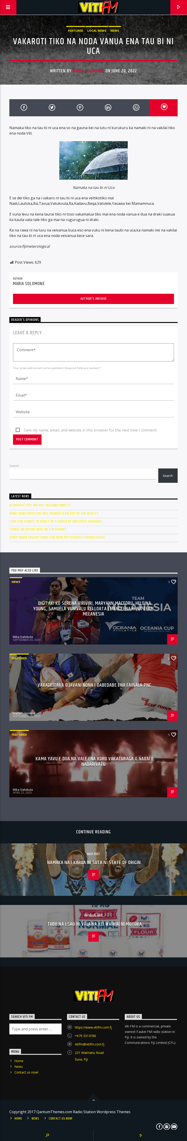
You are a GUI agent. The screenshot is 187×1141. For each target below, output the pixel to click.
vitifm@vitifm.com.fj (89, 1044)
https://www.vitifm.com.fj (93, 1027)
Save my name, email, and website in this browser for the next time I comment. (90, 430)
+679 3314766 (85, 1036)
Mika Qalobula (23, 637)
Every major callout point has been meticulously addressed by (57, 537)
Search (14, 466)
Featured (75, 31)
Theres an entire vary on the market (38, 529)
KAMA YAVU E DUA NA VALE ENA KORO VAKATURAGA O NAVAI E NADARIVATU (94, 761)
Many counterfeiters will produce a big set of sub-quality (54, 513)
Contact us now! (26, 1072)
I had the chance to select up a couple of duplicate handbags (55, 521)
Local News (96, 31)
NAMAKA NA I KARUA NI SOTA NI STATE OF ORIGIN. (94, 863)
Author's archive (94, 298)
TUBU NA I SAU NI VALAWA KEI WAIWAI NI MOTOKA (94, 924)
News (114, 31)
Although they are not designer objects (40, 505)
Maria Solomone (88, 71)
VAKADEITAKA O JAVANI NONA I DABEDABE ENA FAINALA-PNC (94, 685)
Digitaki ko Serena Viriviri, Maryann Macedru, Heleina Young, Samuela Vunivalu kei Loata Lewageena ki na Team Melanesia (93, 608)
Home (18, 1061)
